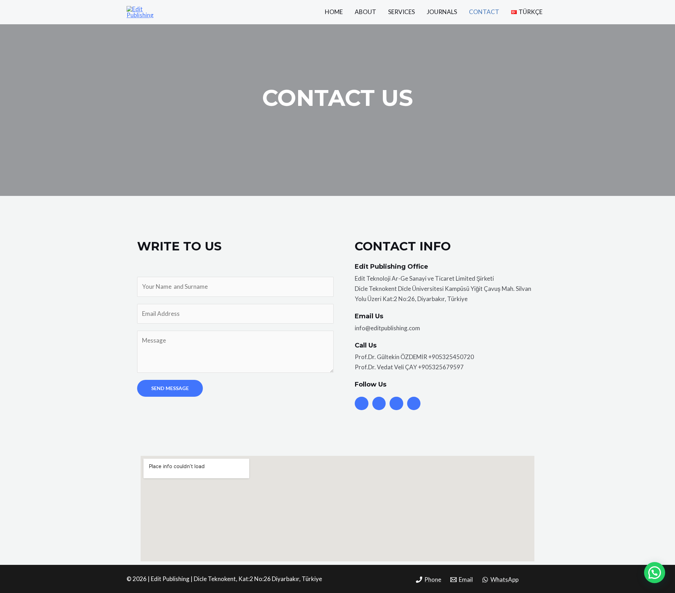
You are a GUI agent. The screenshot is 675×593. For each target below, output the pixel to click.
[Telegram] (396, 403)
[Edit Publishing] (149, 11)
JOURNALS (442, 11)
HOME (334, 11)
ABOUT (365, 11)
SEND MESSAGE (170, 388)
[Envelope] (413, 403)
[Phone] (361, 403)
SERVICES (401, 11)
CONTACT (484, 11)
